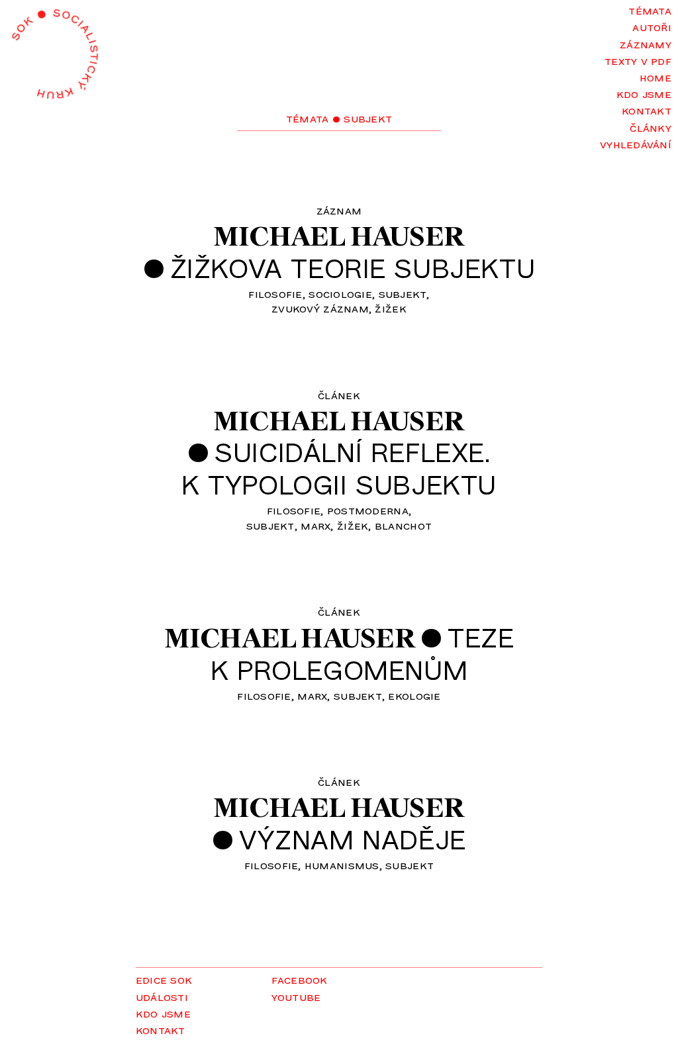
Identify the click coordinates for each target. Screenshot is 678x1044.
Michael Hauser (339, 236)
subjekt (403, 293)
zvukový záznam (320, 308)
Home (655, 77)
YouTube (296, 996)
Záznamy (645, 43)
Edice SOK (164, 979)
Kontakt (646, 110)
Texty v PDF (638, 60)
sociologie (340, 293)
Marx (315, 525)
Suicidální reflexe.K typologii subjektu (339, 468)
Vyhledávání (635, 143)
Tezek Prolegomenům (362, 653)
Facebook (299, 979)
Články (650, 127)
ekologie (414, 695)
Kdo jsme (643, 93)
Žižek (390, 308)
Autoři (651, 26)
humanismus (342, 864)
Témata (649, 10)
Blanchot (403, 525)
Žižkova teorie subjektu (353, 267)
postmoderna (368, 509)
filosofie (275, 293)
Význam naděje (352, 839)
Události (162, 996)
